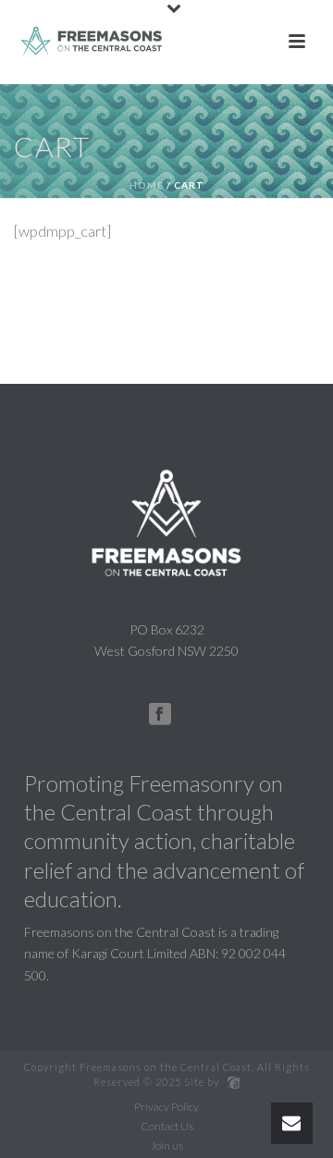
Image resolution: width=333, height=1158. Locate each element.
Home (147, 185)
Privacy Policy (166, 1107)
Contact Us (167, 1126)
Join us (167, 1145)
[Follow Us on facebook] (160, 715)
